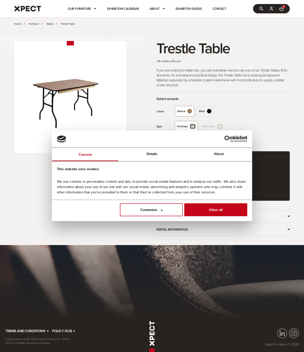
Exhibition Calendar (123, 8)
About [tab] (219, 154)
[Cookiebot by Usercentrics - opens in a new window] (227, 139)
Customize (148, 210)
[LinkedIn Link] (282, 333)
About (155, 8)
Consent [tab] (85, 154)
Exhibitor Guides (189, 8)
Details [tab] (152, 154)
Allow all (216, 210)
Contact (219, 8)
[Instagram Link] (294, 333)
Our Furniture (79, 8)
